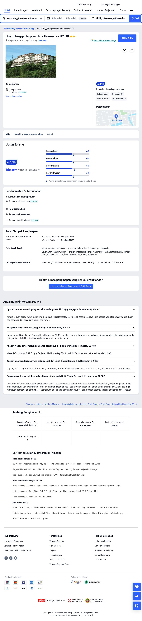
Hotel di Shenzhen (21, 518)
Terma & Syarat (56, 555)
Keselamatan (100, 559)
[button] (96, 4)
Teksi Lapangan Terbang (58, 10)
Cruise (123, 10)
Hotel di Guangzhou (39, 518)
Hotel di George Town (22, 513)
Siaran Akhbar (55, 546)
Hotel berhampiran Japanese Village (105, 486)
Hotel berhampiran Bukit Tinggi (74, 486)
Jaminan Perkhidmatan (14, 546)
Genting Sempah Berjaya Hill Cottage (81, 469)
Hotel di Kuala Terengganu (79, 513)
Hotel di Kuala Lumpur (22, 507)
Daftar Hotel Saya (102, 555)
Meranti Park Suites (92, 464)
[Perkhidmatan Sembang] (137, 606)
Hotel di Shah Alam (42, 513)
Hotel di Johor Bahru (109, 507)
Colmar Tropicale (56, 469)
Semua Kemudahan (14, 96)
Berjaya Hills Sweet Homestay (72, 475)
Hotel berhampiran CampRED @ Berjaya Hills (78, 491)
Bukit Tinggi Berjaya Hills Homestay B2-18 (37, 36)
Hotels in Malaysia (51, 404)
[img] (31, 61)
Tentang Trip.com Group (60, 564)
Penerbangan (20, 10)
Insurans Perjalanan (106, 10)
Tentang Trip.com (57, 541)
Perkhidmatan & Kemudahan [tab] (28, 134)
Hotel (7, 10)
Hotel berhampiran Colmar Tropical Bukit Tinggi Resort (36, 486)
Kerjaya (53, 550)
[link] (84, 4)
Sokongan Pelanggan (13, 541)
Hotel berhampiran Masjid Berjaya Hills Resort (32, 497)
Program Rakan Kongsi (104, 550)
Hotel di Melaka (62, 507)
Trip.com (29, 404)
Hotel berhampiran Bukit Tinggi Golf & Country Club (35, 491)
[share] (137, 596)
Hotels (38, 404)
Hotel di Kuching (78, 507)
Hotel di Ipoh (92, 507)
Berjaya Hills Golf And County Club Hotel (30, 469)
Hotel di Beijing (116, 513)
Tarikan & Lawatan (83, 10)
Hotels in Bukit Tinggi (88, 404)
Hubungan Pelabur (103, 541)
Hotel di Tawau (58, 513)
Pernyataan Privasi (57, 559)
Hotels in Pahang (69, 404)
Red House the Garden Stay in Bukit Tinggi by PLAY (35, 475)
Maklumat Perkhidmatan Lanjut (17, 550)
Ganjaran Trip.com (102, 546)
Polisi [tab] (50, 134)
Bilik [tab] (8, 134)
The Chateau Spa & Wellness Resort (66, 464)
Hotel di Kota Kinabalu (43, 507)
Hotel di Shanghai (100, 513)
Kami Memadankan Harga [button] (105, 40)
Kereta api (37, 10)
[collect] (137, 587)
